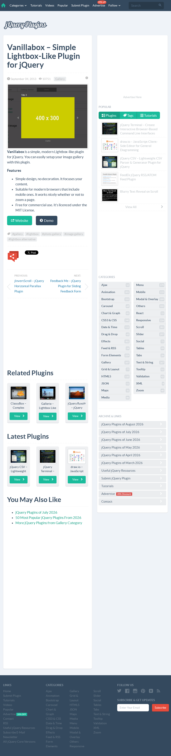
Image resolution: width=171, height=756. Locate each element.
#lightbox (32, 234)
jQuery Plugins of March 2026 (122, 463)
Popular (63, 5)
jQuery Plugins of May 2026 (120, 447)
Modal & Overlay (150, 299)
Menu (150, 285)
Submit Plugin (80, 5)
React (150, 313)
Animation (115, 292)
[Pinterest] (143, 691)
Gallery (60, 79)
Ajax (115, 285)
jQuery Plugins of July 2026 (36, 512)
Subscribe (160, 707)
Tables (150, 348)
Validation (150, 376)
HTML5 (115, 376)
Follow (113, 5)
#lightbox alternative (22, 239)
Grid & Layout (115, 369)
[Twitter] (119, 691)
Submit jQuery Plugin (115, 478)
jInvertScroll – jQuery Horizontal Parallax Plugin (29, 286)
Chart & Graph (115, 313)
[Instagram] (135, 691)
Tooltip (150, 369)
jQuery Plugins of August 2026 (122, 424)
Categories (17, 5)
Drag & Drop (115, 334)
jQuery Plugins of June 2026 (120, 439)
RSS (5, 723)
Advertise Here (132, 97)
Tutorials (36, 5)
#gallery (17, 234)
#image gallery (73, 234)
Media (115, 397)
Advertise (99, 4)
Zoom (150, 390)
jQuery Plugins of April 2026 (120, 455)
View (17, 416)
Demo (48, 221)
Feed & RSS (115, 348)
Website (21, 221)
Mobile (150, 292)
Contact (106, 501)
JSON (115, 383)
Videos (49, 5)
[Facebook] (127, 691)
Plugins (110, 115)
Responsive (150, 320)
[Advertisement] (47, 330)
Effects (115, 341)
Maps (115, 390)
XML (150, 383)
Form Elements (115, 355)
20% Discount (124, 494)
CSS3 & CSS (115, 320)
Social (150, 341)
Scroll (150, 327)
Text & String (150, 362)
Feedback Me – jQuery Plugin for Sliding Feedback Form (65, 286)
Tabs (150, 355)
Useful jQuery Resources (118, 470)
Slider (150, 334)
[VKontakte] (151, 691)
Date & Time (115, 327)
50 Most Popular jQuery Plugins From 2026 (48, 518)
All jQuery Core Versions (19, 741)
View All (131, 207)
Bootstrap (115, 299)
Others (150, 306)
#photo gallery (51, 234)
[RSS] (158, 691)
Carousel (115, 306)
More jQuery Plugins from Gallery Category (48, 523)
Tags (130, 115)
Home (7, 691)
